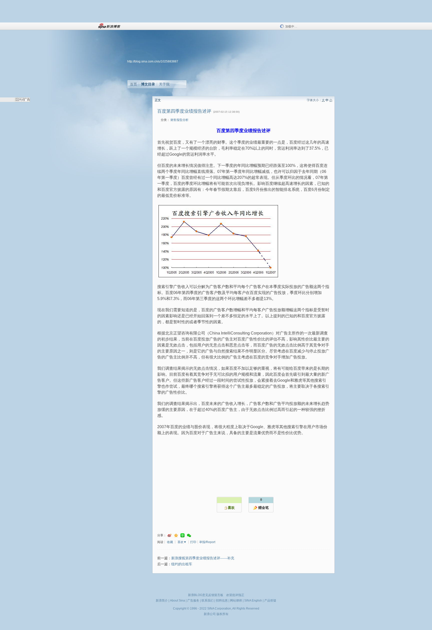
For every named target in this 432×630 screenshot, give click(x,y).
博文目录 (148, 84)
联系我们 (208, 600)
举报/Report (207, 542)
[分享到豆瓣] (182, 535)
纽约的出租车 (181, 564)
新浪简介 (162, 600)
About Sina (177, 600)
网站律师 (236, 600)
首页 (133, 84)
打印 (193, 542)
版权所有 (222, 614)
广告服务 (193, 600)
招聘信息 (222, 600)
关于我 (164, 84)
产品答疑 (270, 600)
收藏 (170, 542)
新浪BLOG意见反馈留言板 (205, 595)
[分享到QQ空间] (176, 535)
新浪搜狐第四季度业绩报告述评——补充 (202, 558)
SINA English (253, 600)
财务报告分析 (179, 120)
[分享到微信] (189, 535)
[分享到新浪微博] (170, 535)
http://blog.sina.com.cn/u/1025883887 (152, 61)
